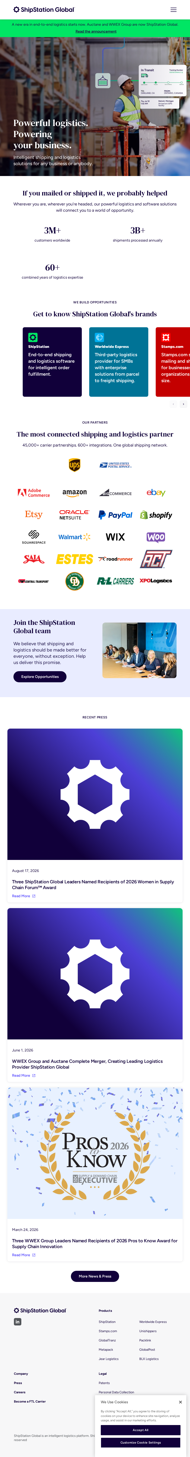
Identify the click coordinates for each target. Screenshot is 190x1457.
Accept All (141, 1430)
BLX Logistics (149, 1359)
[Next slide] (183, 404)
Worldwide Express (153, 1322)
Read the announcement (96, 31)
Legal (103, 1374)
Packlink (145, 1340)
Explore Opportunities (40, 676)
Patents (104, 1383)
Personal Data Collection (116, 1392)
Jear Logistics (109, 1359)
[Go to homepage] (44, 9)
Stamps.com (108, 1331)
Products (105, 1311)
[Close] (180, 1402)
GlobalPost (147, 1350)
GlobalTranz (107, 1340)
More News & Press (95, 1276)
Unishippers (148, 1331)
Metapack (106, 1350)
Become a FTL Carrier (30, 1402)
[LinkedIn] (17, 1321)
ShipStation (107, 1322)
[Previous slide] (173, 404)
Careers (19, 1392)
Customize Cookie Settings (140, 1442)
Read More (21, 896)
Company (21, 1374)
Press (18, 1383)
